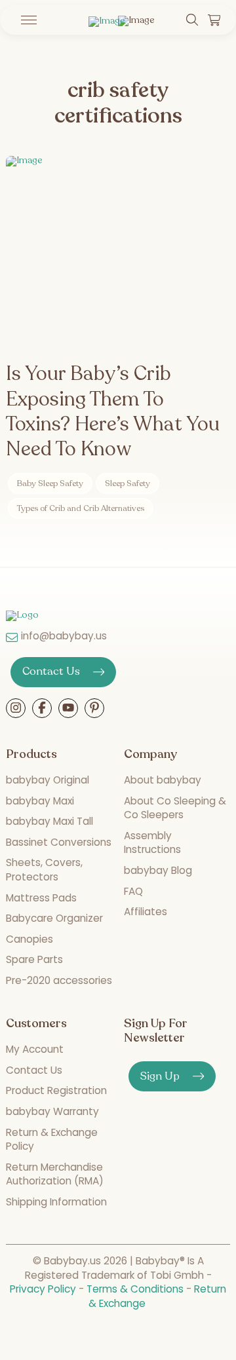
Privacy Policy (43, 1289)
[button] (25, 20)
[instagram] (16, 708)
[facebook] (42, 708)
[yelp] (68, 708)
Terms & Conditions (135, 1289)
